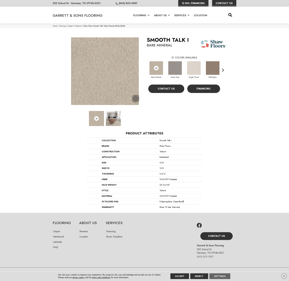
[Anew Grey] (175, 68)
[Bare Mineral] (156, 68)
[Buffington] (212, 68)
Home (55, 26)
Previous (68, 116)
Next (140, 116)
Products (78, 26)
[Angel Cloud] (193, 68)
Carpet (70, 26)
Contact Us (166, 88)
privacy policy (78, 277)
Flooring (62, 26)
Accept (179, 276)
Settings (220, 276)
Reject (199, 276)
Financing (204, 88)
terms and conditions (101, 277)
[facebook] (199, 225)
